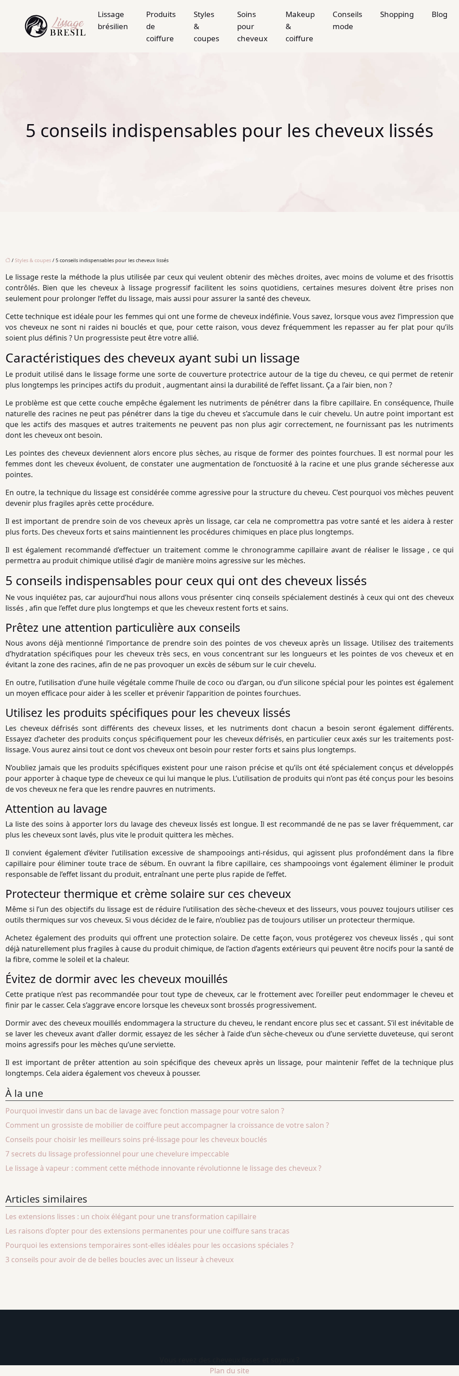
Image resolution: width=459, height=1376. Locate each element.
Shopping (397, 14)
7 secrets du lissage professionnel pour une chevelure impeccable (117, 1154)
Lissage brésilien (113, 20)
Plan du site (229, 1371)
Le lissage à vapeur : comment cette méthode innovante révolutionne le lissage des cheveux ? (163, 1168)
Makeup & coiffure (300, 26)
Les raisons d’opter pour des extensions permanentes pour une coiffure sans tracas (147, 1231)
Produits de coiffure (161, 26)
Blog (439, 14)
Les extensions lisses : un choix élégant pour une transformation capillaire (130, 1216)
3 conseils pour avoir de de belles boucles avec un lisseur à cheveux (119, 1259)
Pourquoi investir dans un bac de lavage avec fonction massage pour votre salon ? (144, 1111)
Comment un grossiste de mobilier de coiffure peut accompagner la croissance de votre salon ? (167, 1125)
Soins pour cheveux (252, 26)
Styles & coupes (206, 26)
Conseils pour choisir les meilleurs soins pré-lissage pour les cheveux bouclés (136, 1139)
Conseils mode (347, 20)
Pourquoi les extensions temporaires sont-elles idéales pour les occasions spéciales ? (149, 1245)
